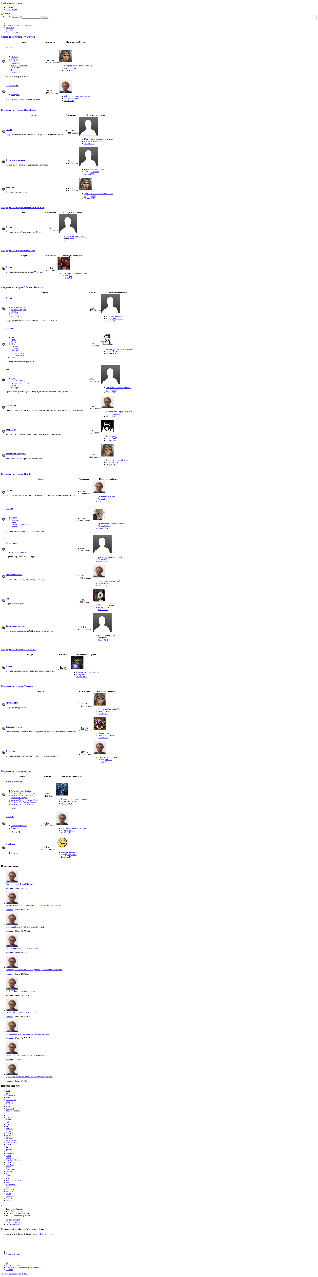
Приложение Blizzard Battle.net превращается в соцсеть (29, 1077)
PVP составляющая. (106, 605)
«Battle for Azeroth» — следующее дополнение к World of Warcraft (33, 905)
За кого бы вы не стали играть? (119, 349)
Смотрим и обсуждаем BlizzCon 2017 (22, 1012)
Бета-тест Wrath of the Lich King (24, 800)
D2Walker (95, 172)
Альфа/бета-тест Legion (21, 791)
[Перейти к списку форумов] (5, 14)
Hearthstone (15, 63)
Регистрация (11, 9)
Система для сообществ (11, 1274)
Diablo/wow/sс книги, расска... (110, 557)
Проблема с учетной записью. (118, 460)
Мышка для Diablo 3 (106, 635)
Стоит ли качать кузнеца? (109, 581)
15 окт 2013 (103, 640)
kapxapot (74, 98)
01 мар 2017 (104, 762)
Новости (10, 47)
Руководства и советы (20, 383)
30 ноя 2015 (103, 738)
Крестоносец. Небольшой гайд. (111, 524)
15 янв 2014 (66, 857)
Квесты (14, 312)
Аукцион (15, 828)
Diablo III (29, 474)
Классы (9, 328)
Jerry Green (72, 855)
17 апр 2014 (66, 833)
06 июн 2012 (103, 585)
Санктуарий (11, 543)
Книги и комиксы (18, 552)
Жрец (13, 342)
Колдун (14, 520)
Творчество (11, 429)
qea (83, 674)
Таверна (28, 686)
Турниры (10, 187)
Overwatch (15, 68)
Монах (14, 522)
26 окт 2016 (111, 321)
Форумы (9, 30)
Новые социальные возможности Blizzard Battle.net (27, 1034)
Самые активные (13, 1224)
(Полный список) (46, 1234)
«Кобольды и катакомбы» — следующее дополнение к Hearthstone (34, 970)
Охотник (14, 346)
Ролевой (14, 314)
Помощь (9, 1270)
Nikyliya (115, 390)
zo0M (106, 607)
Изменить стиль (13, 1265)
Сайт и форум (12, 86)
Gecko (73, 68)
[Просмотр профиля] (12, 882)
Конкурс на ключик (69, 852)
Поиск (5, 17)
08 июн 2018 (103, 501)
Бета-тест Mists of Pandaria (22, 795)
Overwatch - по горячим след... (75, 273)
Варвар (14, 518)
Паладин (14, 348)
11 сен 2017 (69, 101)
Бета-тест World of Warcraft (22, 804)
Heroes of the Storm (19, 65)
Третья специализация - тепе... (74, 799)
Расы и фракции (18, 307)
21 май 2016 (111, 353)
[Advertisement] (159, 1242)
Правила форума (13, 1254)
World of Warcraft (33, 287)
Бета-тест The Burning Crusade (23, 802)
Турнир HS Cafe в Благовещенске (98, 194)
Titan (13, 70)
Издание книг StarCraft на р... (88, 672)
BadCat (115, 438)
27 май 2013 (103, 561)
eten (105, 638)
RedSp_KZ (10, 1213)
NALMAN (109, 735)
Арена (13, 378)
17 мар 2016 (89, 174)
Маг (12, 344)
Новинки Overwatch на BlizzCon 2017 (22, 948)
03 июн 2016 (66, 803)
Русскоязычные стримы (94, 169)
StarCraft (14, 61)
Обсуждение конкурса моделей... (78, 96)
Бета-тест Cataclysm (19, 798)
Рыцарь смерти (17, 353)
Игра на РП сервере (114, 316)
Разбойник (15, 351)
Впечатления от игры (107, 497)
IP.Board (24, 1274)
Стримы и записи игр (15, 160)
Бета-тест (15, 853)
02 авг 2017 (103, 713)
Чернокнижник (17, 355)
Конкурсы (15, 95)
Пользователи (12, 32)
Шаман (14, 357)
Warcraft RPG (16, 316)
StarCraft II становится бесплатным (21, 991)
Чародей (14, 527)
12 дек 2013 (111, 416)
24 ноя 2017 (69, 70)
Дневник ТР (111, 436)
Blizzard (14, 72)
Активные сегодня (14, 1222)
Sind (70, 276)
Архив (27, 771)
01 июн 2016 (81, 677)
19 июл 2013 (103, 610)
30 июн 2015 (89, 198)
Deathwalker (72, 801)
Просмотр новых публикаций (18, 25)
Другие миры (12, 703)
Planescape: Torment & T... (109, 709)
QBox (106, 559)
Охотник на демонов (20, 524)
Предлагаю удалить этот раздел (74, 828)
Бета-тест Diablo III (19, 826)
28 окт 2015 (67, 278)
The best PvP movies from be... (118, 388)
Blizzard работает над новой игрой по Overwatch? (27, 1055)
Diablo (13, 59)
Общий (9, 130)
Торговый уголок (14, 727)
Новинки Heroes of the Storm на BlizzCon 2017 (25, 927)
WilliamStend (117, 318)
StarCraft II (30, 649)
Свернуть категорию (12, 36)
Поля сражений (17, 381)
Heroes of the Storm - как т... (75, 236)
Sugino (107, 526)
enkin (72, 239)
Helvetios (116, 351)
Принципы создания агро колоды (98, 139)
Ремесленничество (14, 575)
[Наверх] (1, 1258)
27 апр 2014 (103, 528)
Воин (13, 337)
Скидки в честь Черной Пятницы (78, 66)
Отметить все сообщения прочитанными (23, 1267)
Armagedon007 (97, 141)
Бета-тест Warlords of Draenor (23, 793)
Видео (13, 385)
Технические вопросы (16, 454)
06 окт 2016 (111, 392)
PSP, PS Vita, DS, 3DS (108, 757)
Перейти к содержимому (11, 3)
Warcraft (14, 57)
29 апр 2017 (69, 241)
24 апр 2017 (89, 143)
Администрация (13, 1220)
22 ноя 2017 (111, 440)
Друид (13, 340)
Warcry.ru (10, 28)
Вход (10, 7)
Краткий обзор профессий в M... (120, 412)
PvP (7, 369)
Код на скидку (105, 733)
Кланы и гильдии (18, 310)
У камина (10, 751)
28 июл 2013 (111, 464)
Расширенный (15, 17)
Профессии (11, 405)
